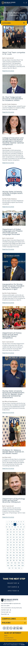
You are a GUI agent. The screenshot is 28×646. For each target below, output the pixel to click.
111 (12, 568)
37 (17, 534)
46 (7, 539)
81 (23, 552)
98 (20, 560)
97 (17, 560)
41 (10, 537)
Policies (6, 623)
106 (12, 565)
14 (23, 524)
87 (23, 555)
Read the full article (8, 71)
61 (16, 545)
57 (23, 542)
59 (11, 545)
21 (24, 527)
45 (23, 537)
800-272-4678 (5, 605)
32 (20, 532)
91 (17, 557)
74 (20, 550)
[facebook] (7, 628)
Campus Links (9, 619)
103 (19, 563)
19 (18, 527)
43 (17, 537)
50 (20, 539)
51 (23, 539)
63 (23, 545)
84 (14, 555)
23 (10, 529)
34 (7, 534)
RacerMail (4, 614)
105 (8, 565)
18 (15, 527)
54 (14, 542)
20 (21, 527)
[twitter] (11, 628)
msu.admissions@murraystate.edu (11, 603)
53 (10, 542)
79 (17, 552)
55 (17, 542)
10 (12, 524)
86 (20, 555)
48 (14, 539)
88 (7, 557)
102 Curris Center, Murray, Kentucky (11, 607)
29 (10, 532)
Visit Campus (12, 587)
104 (22, 563)
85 (17, 555)
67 (16, 547)
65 (10, 547)
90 (14, 557)
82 (7, 555)
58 (7, 545)
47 (10, 539)
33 (23, 532)
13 (20, 524)
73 (17, 550)
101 (12, 563)
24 (14, 529)
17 (12, 527)
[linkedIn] (18, 628)
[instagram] (4, 628)
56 (20, 542)
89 (11, 557)
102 (15, 563)
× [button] (26, 643)
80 (20, 552)
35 (10, 534)
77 (10, 552)
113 (19, 568)
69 (23, 547)
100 (8, 563)
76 (7, 552)
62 (20, 545)
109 (23, 565)
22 (7, 529)
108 (19, 565)
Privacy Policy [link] (14, 644)
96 (13, 560)
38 (20, 534)
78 (14, 552)
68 (20, 547)
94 (7, 560)
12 (17, 524)
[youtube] (21, 628)
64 (7, 547)
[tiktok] (14, 628)
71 (10, 550)
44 (20, 537)
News (5, 635)
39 (23, 534)
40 (7, 537)
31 (17, 532)
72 (13, 550)
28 (7, 532)
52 (7, 542)
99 (23, 560)
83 (10, 555)
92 (20, 557)
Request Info (12, 583)
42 (13, 537)
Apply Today (12, 591)
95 (10, 560)
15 (6, 527)
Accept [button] (23, 644)
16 (9, 527)
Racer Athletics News (10, 640)
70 (7, 550)
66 (13, 547)
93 (23, 557)
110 (9, 568)
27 (23, 529)
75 (23, 550)
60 (14, 545)
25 (17, 529)
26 (20, 529)
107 (15, 565)
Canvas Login (5, 612)
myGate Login (5, 610)
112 (16, 568)
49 (17, 539)
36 (13, 534)
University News (8, 637)
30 (14, 532)
